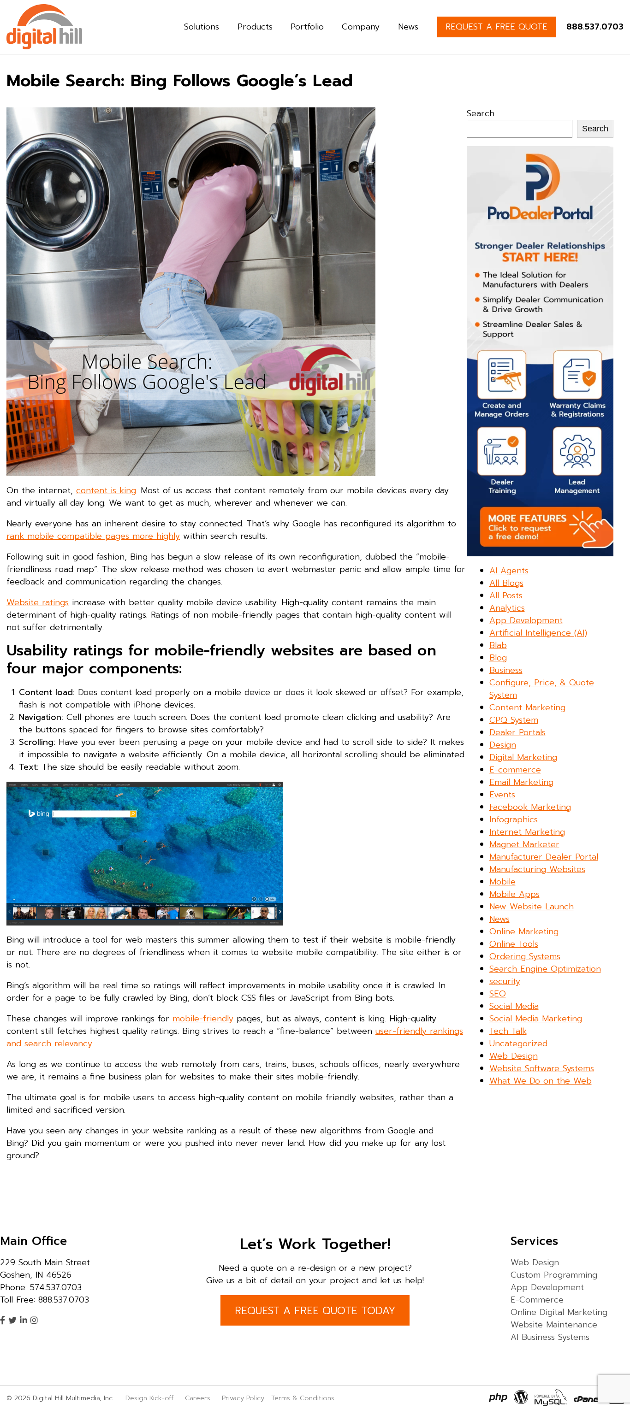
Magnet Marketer (524, 844)
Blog (498, 657)
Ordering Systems (524, 956)
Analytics (507, 607)
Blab (498, 645)
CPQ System (513, 719)
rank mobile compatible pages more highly (93, 536)
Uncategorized (518, 1043)
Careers (197, 1398)
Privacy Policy (243, 1398)
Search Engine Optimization (545, 968)
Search (480, 113)
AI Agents (509, 570)
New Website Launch (531, 906)
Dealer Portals (517, 732)
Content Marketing (527, 707)
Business (506, 670)
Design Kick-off (150, 1398)
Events (502, 794)
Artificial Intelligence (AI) (538, 632)
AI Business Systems (550, 1337)
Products (255, 26)
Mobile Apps (514, 894)
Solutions (201, 26)
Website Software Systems (541, 1068)
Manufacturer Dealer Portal (543, 856)
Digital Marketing (523, 757)
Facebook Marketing (530, 807)
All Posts (506, 595)
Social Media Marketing (535, 1018)
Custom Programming (554, 1274)
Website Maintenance (554, 1324)
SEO (497, 993)
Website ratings (37, 602)
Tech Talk (508, 1031)
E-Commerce (537, 1299)
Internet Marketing (527, 831)
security (504, 981)
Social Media (514, 1006)
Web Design (513, 1055)
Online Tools (513, 943)
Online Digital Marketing (559, 1312)
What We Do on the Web (540, 1080)
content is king (106, 490)
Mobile (502, 881)
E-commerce (515, 769)
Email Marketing (521, 782)
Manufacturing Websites (537, 869)
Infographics (513, 819)
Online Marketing (524, 931)
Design (502, 744)
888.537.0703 (595, 26)
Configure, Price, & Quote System (541, 689)
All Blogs (506, 583)
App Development (526, 620)
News (408, 26)
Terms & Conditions (302, 1398)
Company (361, 26)
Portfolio (307, 26)
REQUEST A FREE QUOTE (496, 26)
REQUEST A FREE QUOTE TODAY (315, 1310)
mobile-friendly (202, 1018)
